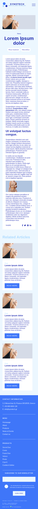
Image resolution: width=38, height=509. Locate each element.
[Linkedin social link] (30, 225)
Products (6, 428)
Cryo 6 (5, 462)
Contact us (6, 434)
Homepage (7, 422)
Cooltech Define (8, 465)
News (19, 33)
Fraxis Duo (6, 453)
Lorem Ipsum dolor (14, 265)
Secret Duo (7, 447)
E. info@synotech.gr (10, 409)
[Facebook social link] (22, 225)
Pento (5, 459)
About (5, 425)
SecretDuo (26, 50)
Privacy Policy (7, 500)
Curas (5, 450)
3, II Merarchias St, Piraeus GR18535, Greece (19, 403)
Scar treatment (14, 50)
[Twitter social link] (25, 225)
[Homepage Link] (14, 6)
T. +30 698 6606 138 (10, 406)
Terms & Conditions (20, 500)
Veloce (5, 456)
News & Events (8, 431)
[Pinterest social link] (28, 225)
